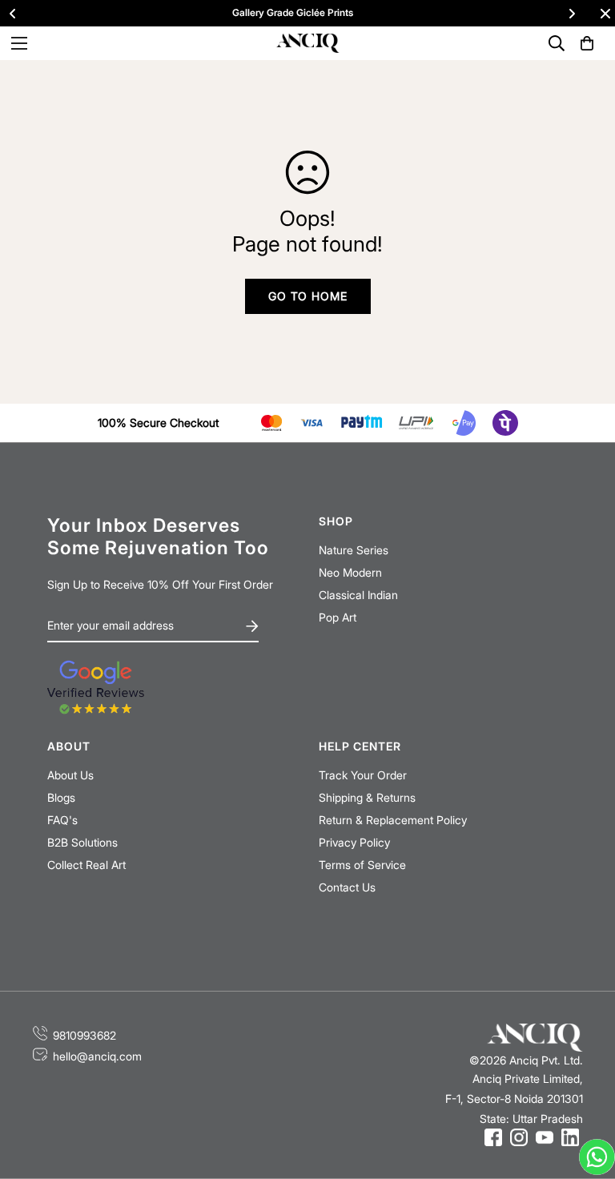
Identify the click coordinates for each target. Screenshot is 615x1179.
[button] (587, 43)
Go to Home (308, 296)
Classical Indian (358, 595)
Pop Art (337, 617)
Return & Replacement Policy (393, 820)
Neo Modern (350, 572)
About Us (70, 775)
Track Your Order (363, 775)
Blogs (61, 797)
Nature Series (353, 550)
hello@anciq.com (97, 1056)
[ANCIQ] (307, 43)
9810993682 (84, 1035)
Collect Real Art (86, 864)
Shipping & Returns (367, 797)
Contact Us (347, 887)
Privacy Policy (354, 842)
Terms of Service (362, 864)
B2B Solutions (82, 842)
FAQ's (62, 820)
